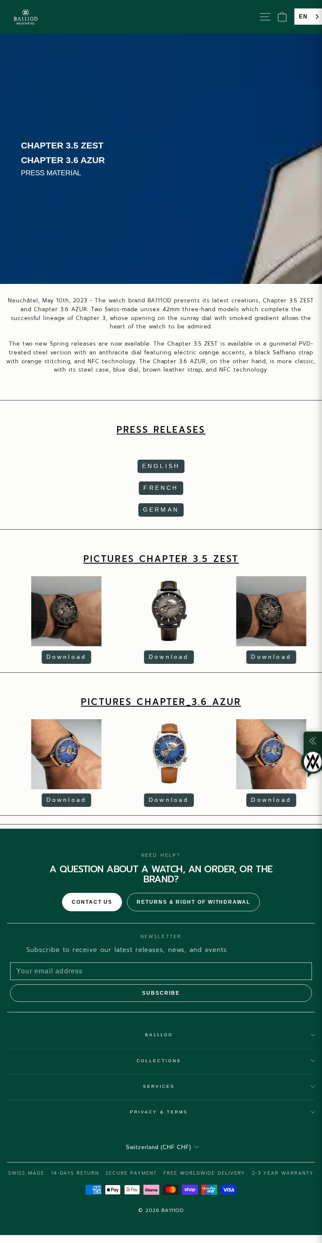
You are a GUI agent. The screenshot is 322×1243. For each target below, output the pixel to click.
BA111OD (159, 1034)
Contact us (92, 902)
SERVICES (159, 1086)
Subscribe (160, 993)
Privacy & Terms (159, 1112)
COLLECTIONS (159, 1060)
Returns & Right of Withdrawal (193, 902)
